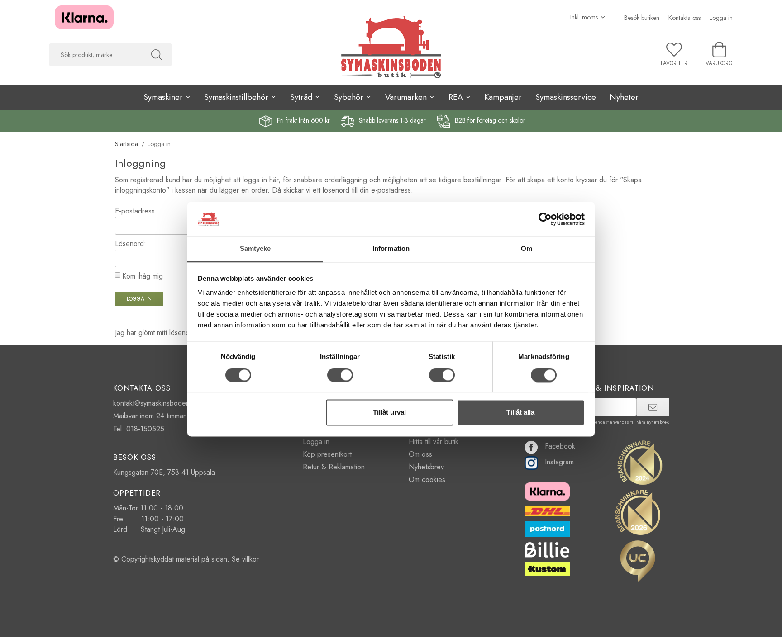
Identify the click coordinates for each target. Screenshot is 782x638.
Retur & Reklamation (334, 467)
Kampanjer (503, 97)
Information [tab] (391, 249)
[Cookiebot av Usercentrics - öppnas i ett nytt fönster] (545, 219)
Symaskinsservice (565, 97)
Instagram (559, 462)
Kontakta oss (684, 17)
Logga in (721, 17)
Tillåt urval (389, 412)
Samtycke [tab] (255, 249)
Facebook (560, 446)
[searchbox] (95, 54)
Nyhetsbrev (426, 467)
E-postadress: (136, 211)
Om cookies (427, 479)
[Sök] (157, 54)
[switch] (340, 375)
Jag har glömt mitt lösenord (155, 332)
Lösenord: (130, 243)
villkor (250, 559)
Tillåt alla (520, 412)
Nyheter (624, 97)
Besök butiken (641, 17)
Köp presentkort (327, 454)
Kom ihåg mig (142, 276)
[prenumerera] (653, 407)
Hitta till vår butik (433, 441)
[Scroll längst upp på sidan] (8, 625)
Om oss (420, 454)
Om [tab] (526, 249)
